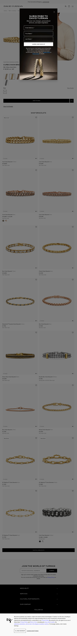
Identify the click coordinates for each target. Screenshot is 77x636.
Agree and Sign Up (38, 44)
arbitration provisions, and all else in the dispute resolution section (31, 624)
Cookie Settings (32, 631)
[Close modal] (54, 11)
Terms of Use (35, 54)
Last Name (28, 39)
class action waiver (49, 622)
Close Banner (20, 631)
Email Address (29, 28)
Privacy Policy (46, 52)
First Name (28, 34)
